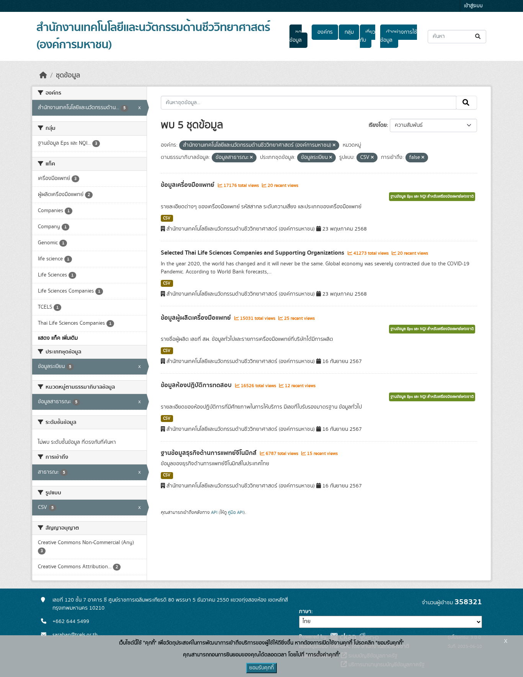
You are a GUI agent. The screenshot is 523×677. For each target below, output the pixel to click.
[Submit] (478, 36)
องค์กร (325, 32)
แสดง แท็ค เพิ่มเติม (58, 338)
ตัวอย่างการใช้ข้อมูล (398, 36)
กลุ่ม (349, 32)
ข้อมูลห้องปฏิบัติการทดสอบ (197, 385)
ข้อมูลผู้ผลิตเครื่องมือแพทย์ (196, 318)
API (214, 512)
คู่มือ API (236, 512)
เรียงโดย (378, 125)
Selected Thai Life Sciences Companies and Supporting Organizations (253, 253)
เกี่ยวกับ (367, 36)
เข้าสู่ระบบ (473, 6)
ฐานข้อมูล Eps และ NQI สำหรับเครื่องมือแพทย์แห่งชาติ (432, 196)
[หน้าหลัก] (43, 75)
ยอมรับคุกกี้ (261, 668)
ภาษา (305, 611)
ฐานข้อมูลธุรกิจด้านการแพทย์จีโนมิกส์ (209, 453)
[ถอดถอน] (334, 145)
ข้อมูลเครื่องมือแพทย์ (188, 185)
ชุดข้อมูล (295, 36)
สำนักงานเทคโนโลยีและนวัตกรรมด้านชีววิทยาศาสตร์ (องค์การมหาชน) (153, 36)
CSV (166, 218)
